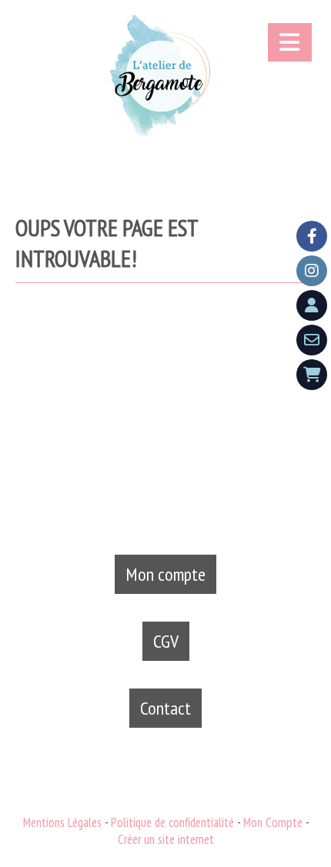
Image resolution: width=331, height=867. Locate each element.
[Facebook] (311, 236)
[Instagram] (311, 270)
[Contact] (311, 340)
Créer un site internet (166, 839)
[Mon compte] (311, 305)
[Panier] (311, 374)
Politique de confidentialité (172, 822)
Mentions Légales (62, 822)
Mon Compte (273, 822)
